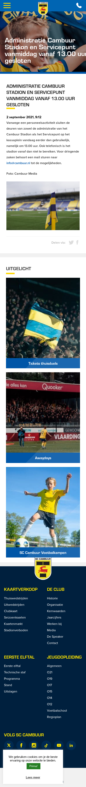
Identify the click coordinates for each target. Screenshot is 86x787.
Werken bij (54, 624)
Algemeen (54, 666)
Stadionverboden (16, 630)
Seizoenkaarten (15, 617)
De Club (55, 589)
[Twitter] (9, 745)
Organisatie (55, 604)
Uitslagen (10, 691)
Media (51, 630)
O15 (49, 691)
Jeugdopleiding (64, 657)
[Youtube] (59, 745)
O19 (49, 678)
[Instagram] (34, 745)
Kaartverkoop (20, 589)
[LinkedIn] (71, 745)
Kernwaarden (56, 611)
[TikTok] (46, 745)
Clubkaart (10, 611)
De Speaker (55, 636)
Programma (12, 678)
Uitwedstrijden (14, 604)
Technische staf (15, 672)
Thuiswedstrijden (16, 598)
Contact (52, 643)
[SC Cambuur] (43, 8)
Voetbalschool (57, 710)
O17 (49, 685)
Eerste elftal (19, 657)
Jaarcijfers (54, 617)
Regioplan (54, 717)
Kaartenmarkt (13, 624)
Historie (52, 598)
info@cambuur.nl (18, 163)
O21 (49, 672)
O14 (49, 697)
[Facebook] (21, 745)
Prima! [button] (33, 766)
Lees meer (33, 777)
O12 (49, 704)
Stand (8, 685)
